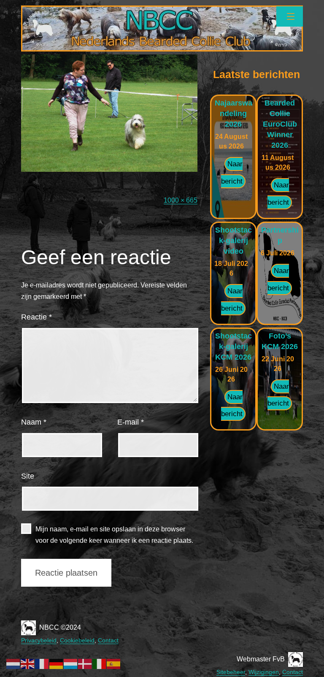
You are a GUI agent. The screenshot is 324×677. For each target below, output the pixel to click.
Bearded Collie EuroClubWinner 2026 (280, 124)
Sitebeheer (230, 672)
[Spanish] (114, 663)
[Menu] (289, 16)
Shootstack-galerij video (233, 240)
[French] (42, 663)
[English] (28, 663)
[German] (56, 663)
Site (27, 476)
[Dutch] (13, 663)
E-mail (130, 422)
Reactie (36, 317)
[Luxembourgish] (71, 663)
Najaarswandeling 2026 (233, 113)
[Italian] (99, 663)
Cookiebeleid (77, 640)
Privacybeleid (39, 640)
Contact (108, 640)
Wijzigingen (263, 672)
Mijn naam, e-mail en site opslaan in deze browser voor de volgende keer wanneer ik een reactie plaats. (114, 534)
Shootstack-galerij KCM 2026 (233, 346)
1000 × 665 (180, 200)
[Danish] (85, 663)
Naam (33, 422)
